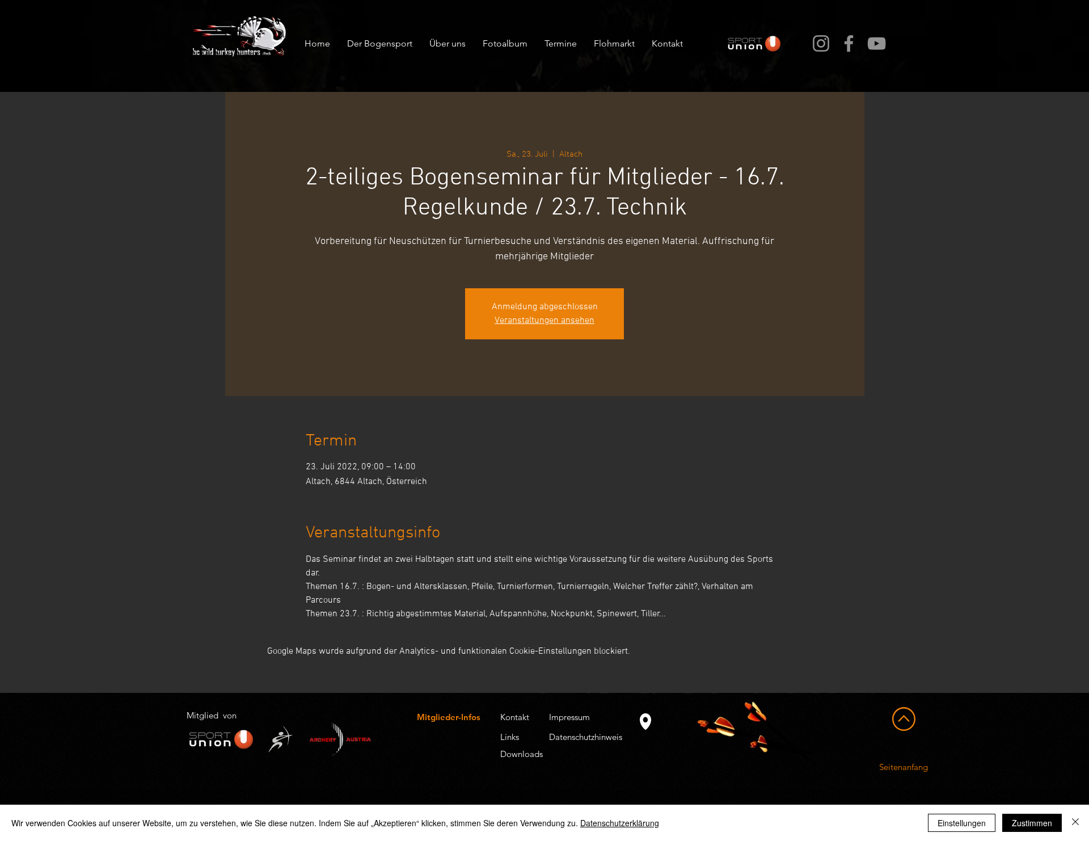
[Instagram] (821, 43)
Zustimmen (1032, 823)
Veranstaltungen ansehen (544, 320)
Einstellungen (962, 823)
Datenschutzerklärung (619, 823)
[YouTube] (877, 43)
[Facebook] (849, 43)
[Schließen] (1075, 823)
